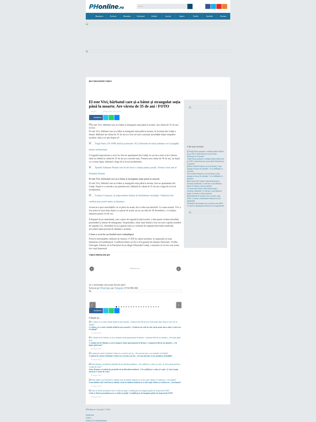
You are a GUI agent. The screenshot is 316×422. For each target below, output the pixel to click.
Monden (127, 16)
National (141, 16)
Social (168, 16)
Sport (182, 16)
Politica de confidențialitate (96, 421)
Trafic (196, 16)
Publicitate (90, 415)
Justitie (209, 16)
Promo (223, 16)
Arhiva (88, 418)
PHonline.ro (89, 16)
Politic (154, 16)
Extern (113, 16)
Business (99, 16)
